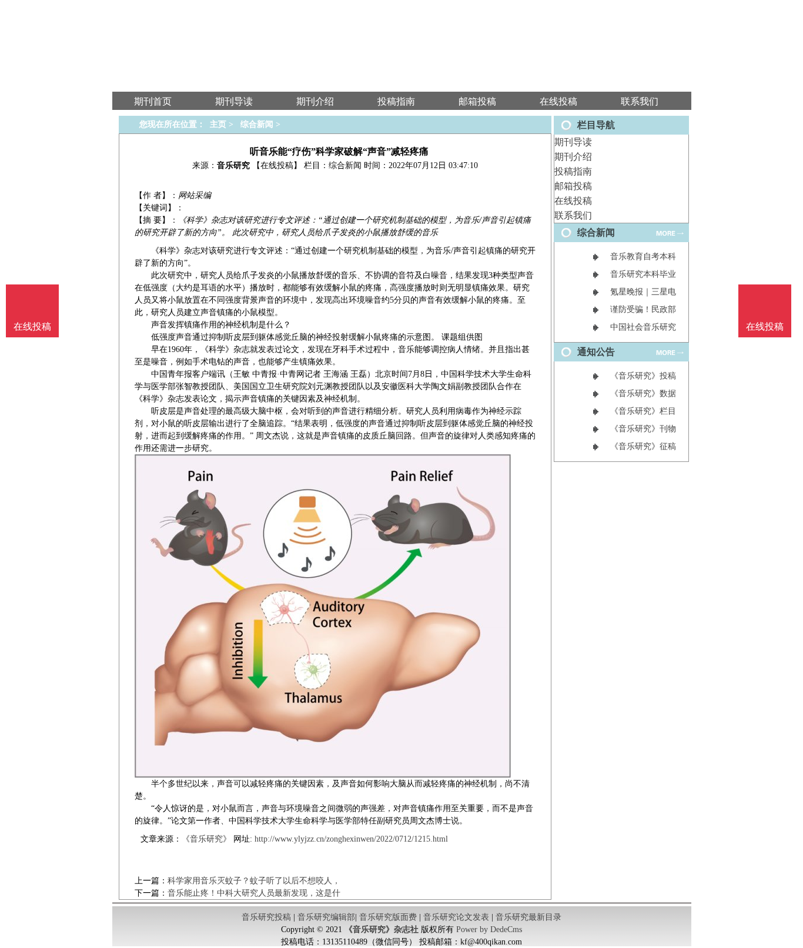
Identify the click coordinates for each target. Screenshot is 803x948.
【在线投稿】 (277, 165)
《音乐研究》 (206, 839)
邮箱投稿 (573, 186)
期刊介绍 (573, 157)
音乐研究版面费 (388, 917)
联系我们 (573, 215)
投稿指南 (573, 171)
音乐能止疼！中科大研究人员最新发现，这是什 (254, 893)
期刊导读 (573, 142)
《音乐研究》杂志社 (381, 929)
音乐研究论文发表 (456, 917)
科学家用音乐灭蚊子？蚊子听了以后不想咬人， (254, 880)
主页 (218, 124)
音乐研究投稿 (266, 917)
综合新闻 (256, 124)
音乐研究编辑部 (326, 917)
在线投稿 (573, 201)
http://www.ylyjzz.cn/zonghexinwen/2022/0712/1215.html (351, 839)
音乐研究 (233, 165)
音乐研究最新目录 (528, 917)
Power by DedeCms (489, 929)
